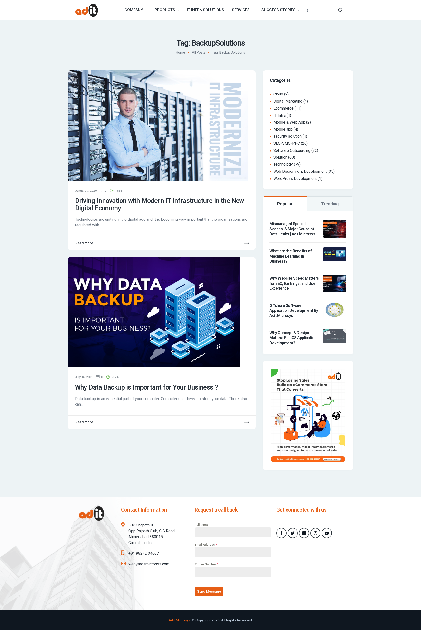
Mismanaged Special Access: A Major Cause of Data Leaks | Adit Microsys (292, 228)
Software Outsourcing (291, 150)
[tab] (285, 203)
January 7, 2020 (86, 190)
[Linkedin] (304, 533)
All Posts (198, 53)
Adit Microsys (180, 620)
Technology (283, 164)
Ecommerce (283, 108)
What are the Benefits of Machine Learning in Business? (290, 256)
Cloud (278, 94)
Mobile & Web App (289, 122)
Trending (330, 203)
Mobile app (283, 129)
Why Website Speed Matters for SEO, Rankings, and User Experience (294, 283)
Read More (84, 243)
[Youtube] (327, 533)
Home (180, 53)
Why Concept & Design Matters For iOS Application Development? (292, 337)
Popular (285, 203)
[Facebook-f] (281, 533)
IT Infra (279, 115)
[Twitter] (293, 533)
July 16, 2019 (84, 377)
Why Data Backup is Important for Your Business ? (146, 387)
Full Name (202, 524)
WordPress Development (295, 178)
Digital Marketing (287, 101)
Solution (280, 157)
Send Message (209, 591)
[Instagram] (315, 533)
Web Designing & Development (300, 171)
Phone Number (206, 564)
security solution (287, 136)
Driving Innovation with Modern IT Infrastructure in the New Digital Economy (159, 204)
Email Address (206, 544)
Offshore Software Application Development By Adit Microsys (293, 310)
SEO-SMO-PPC (286, 143)
